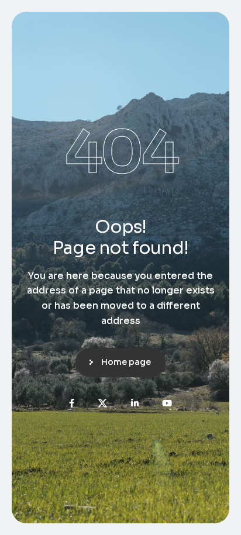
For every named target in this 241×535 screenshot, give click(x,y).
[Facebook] (71, 403)
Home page (126, 362)
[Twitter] (103, 403)
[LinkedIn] (135, 403)
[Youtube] (167, 403)
